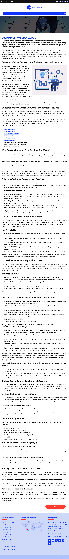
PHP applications (9, 136)
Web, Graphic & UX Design (8, 523)
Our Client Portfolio (9, 549)
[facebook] (57, 1)
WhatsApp (21, 1)
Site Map (59, 557)
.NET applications (9, 138)
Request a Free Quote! (55, 506)
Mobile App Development (6, 538)
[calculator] (67, 1)
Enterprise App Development (7, 528)
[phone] (56, 540)
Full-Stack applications (11, 133)
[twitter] (60, 1)
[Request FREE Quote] (32, 533)
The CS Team (51, 557)
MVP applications (9, 131)
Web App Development (6, 533)
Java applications (9, 140)
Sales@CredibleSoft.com (59, 536)
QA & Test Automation (5, 543)
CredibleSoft (11, 557)
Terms (65, 557)
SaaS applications (9, 129)
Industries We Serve (9, 546)
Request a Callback (6, 1)
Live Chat (14, 1)
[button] (62, 13)
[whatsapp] (49, 540)
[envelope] (65, 1)
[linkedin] (62, 1)
